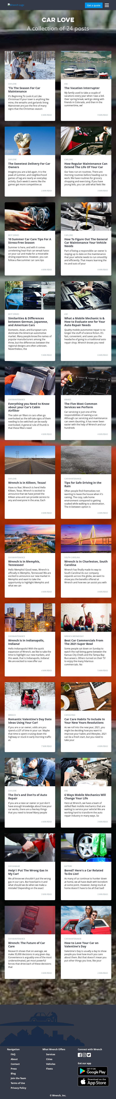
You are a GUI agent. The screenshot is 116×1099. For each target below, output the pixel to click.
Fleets (49, 1068)
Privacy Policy (18, 1087)
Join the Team (18, 1078)
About (14, 1059)
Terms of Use (18, 1083)
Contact (15, 1064)
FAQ (13, 1054)
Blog (13, 1073)
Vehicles (50, 1064)
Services (50, 1054)
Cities (49, 1059)
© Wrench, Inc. (58, 1095)
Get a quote (93, 5)
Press (14, 1068)
